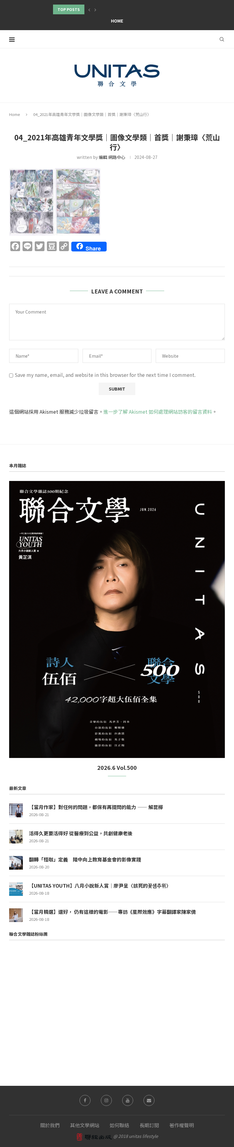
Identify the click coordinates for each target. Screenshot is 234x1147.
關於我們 (50, 1125)
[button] (89, 9)
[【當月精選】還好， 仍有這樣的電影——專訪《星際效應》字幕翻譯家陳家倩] (16, 915)
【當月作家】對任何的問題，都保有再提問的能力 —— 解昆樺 (96, 807)
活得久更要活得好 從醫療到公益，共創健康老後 (81, 833)
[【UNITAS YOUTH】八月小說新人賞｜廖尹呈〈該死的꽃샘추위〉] (16, 889)
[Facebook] (85, 1100)
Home (117, 21)
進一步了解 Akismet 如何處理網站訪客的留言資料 (157, 411)
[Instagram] (106, 1100)
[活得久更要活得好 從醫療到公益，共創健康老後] (16, 837)
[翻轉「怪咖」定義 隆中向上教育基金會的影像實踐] (16, 863)
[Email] (149, 1100)
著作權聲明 (181, 1125)
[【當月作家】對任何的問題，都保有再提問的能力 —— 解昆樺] (16, 810)
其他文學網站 (84, 1125)
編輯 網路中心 (112, 157)
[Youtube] (127, 1100)
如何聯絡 (119, 1125)
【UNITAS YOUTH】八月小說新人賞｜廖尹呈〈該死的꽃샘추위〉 (100, 885)
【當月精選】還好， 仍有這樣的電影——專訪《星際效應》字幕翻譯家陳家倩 (112, 911)
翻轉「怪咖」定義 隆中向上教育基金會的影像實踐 (85, 859)
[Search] (222, 39)
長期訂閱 (149, 1125)
